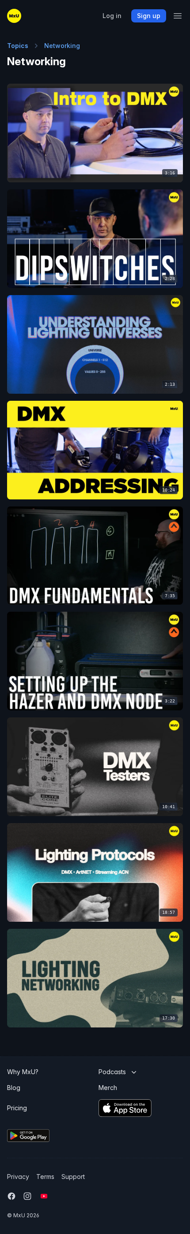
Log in (112, 16)
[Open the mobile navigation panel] (177, 16)
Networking (62, 45)
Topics (17, 45)
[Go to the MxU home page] (14, 16)
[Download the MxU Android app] (49, 1135)
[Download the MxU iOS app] (140, 1108)
